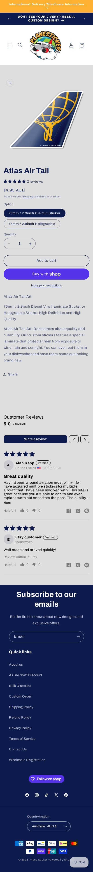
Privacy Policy (20, 728)
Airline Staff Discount (25, 675)
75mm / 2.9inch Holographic (32, 224)
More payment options (46, 285)
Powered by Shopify (61, 859)
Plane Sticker (38, 859)
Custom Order (20, 696)
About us (16, 664)
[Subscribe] (78, 636)
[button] (9, 45)
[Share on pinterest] (86, 511)
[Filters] (74, 439)
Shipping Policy (21, 707)
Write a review (35, 439)
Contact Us (18, 749)
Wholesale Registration (27, 760)
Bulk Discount (20, 686)
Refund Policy (20, 717)
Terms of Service (22, 738)
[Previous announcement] (9, 19)
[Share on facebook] (68, 511)
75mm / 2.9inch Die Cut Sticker (35, 213)
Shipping (28, 196)
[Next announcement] (84, 19)
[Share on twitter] (77, 511)
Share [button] (13, 374)
